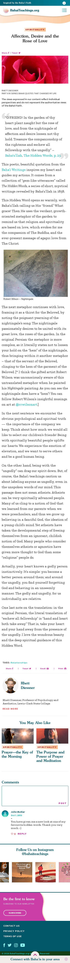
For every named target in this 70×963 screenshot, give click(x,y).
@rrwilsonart (26, 404)
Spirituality (35, 29)
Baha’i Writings (14, 170)
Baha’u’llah (13, 155)
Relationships (19, 662)
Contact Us (11, 926)
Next (67, 872)
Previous (3, 872)
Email (43, 668)
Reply (22, 834)
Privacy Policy (14, 931)
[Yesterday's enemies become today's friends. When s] (47, 872)
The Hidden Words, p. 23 (42, 155)
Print (60, 668)
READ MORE (10, 709)
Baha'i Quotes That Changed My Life (37, 93)
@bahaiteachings (35, 854)
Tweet (15, 53)
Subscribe (15, 912)
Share (4, 53)
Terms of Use (12, 936)
